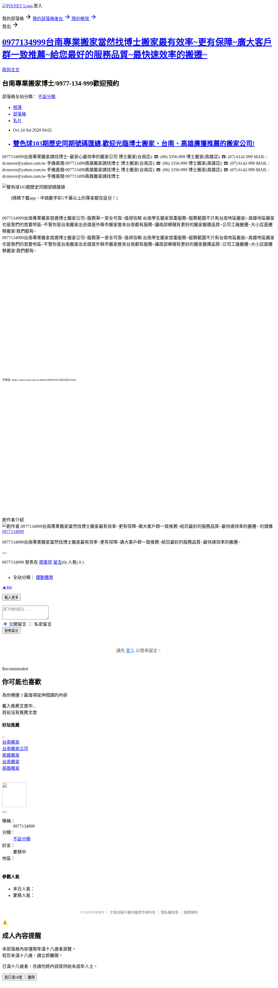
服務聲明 (191, 912)
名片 (17, 120)
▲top (7, 587)
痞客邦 (45, 562)
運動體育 (44, 577)
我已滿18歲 (13, 977)
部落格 (19, 114)
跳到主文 (11, 69)
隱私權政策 (169, 912)
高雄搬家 (11, 755)
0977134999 (13, 531)
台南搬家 (11, 742)
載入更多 (11, 598)
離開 (31, 977)
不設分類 (46, 96)
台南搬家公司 (15, 748)
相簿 (17, 107)
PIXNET (98, 912)
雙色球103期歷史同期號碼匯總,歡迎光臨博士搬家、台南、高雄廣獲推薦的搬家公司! (134, 143)
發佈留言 (11, 631)
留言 (57, 562)
